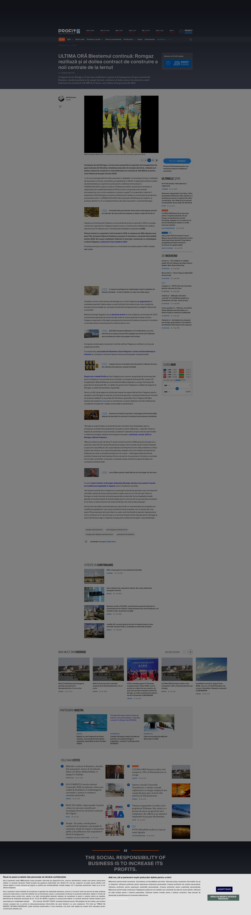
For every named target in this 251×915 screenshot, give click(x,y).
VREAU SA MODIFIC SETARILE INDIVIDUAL (223, 897)
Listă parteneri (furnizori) (118, 898)
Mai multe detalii (22, 887)
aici (31, 901)
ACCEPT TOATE (224, 889)
